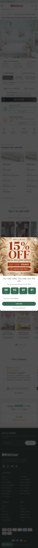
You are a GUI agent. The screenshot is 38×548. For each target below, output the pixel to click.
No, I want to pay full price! (19, 308)
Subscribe (19, 304)
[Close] (35, 240)
